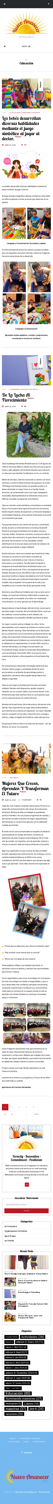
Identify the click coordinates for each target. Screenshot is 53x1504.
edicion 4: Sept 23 (16, 1352)
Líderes (31, 1403)
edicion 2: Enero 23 (29, 1342)
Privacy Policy (44, 1492)
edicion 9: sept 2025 (18, 1378)
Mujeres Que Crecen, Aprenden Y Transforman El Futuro (25, 788)
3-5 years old (12, 1337)
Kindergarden (13, 1403)
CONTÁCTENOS (39, 1442)
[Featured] (26, 93)
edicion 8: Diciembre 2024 (21, 1372)
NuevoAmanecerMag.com (26, 1492)
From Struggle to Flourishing (29, 1292)
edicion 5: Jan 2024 (16, 1357)
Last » (36, 1114)
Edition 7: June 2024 (13, 1388)
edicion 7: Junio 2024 (16, 1368)
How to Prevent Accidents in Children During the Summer (32, 1281)
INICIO (13, 1438)
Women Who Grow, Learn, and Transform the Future (30, 1316)
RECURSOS (34, 389)
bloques (9, 1342)
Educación (18, 1393)
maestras (16, 1409)
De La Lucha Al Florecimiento (18, 397)
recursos (14, 1414)
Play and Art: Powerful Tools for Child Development (33, 1305)
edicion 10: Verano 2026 (18, 1383)
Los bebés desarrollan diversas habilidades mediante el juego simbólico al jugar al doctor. (21, 128)
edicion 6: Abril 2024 (17, 1362)
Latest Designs (10, 1236)
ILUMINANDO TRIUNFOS (30, 113)
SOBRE (26, 1442)
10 (5, 1114)
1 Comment (26, 800)
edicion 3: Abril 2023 (16, 1347)
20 (12, 1114)
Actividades (32, 1337)
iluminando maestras (24, 1398)
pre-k (37, 1409)
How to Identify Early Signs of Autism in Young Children (26, 1274)
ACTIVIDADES (15, 113)
